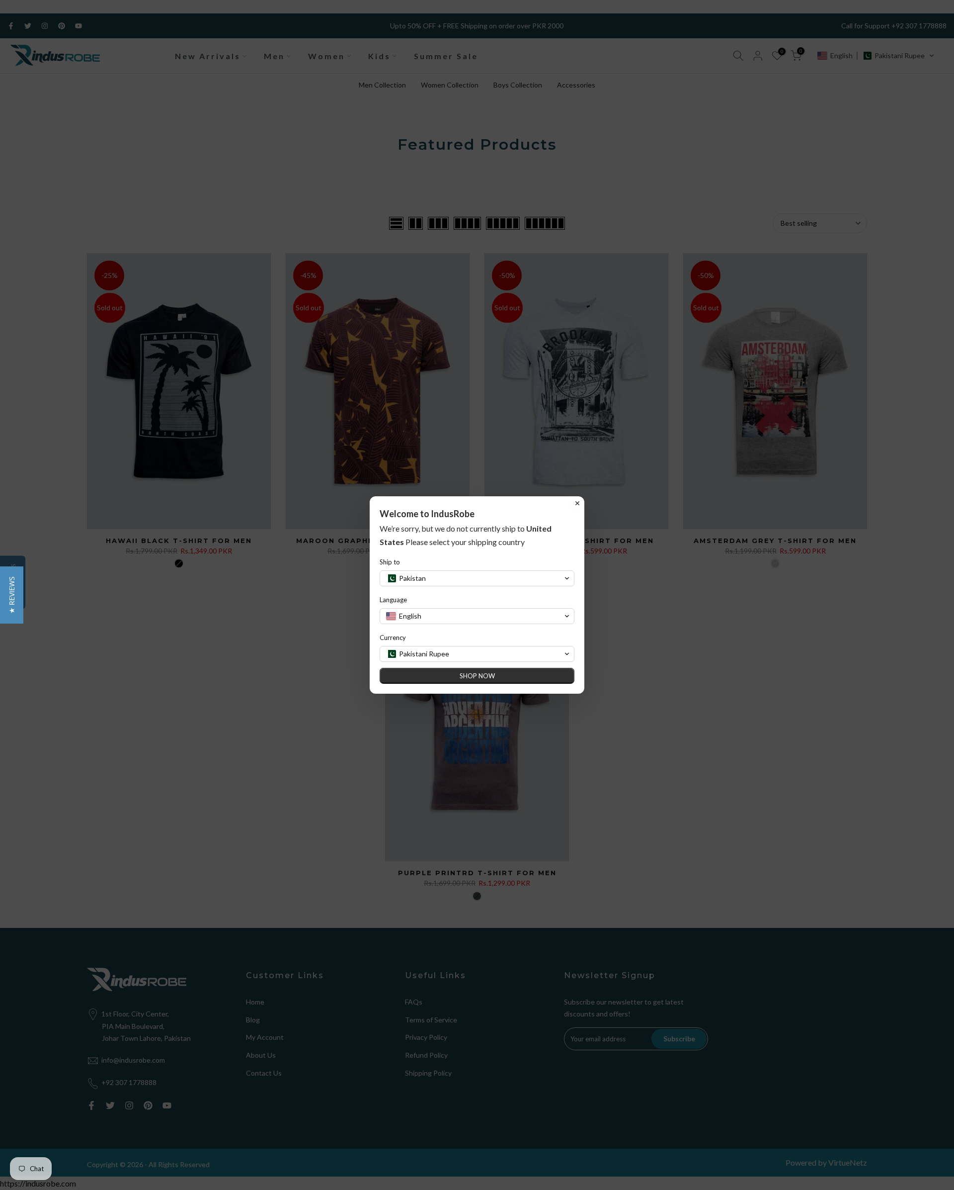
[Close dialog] (577, 503)
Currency (393, 637)
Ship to (390, 562)
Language (393, 600)
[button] (11, 595)
